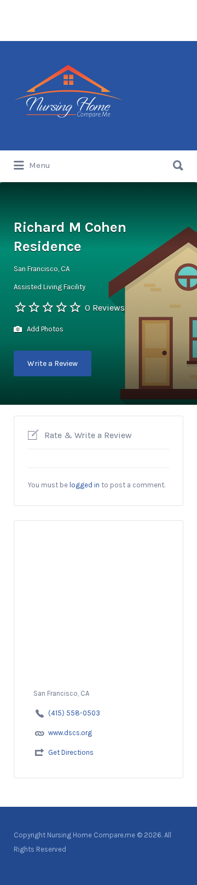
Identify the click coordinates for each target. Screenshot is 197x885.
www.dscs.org (70, 733)
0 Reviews (105, 307)
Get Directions (71, 752)
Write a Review (52, 363)
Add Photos (44, 329)
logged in (84, 485)
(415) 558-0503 (74, 713)
